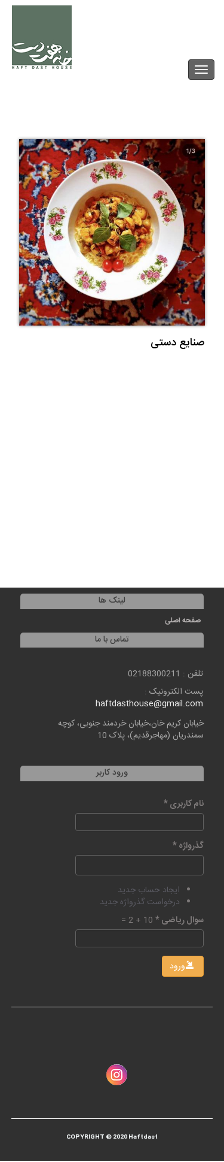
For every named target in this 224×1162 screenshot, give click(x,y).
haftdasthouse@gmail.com (149, 704)
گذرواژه (188, 846)
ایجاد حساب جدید (149, 890)
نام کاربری (184, 804)
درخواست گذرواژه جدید (140, 902)
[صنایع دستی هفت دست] (112, 232)
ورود (179, 966)
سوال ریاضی (179, 920)
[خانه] (42, 37)
